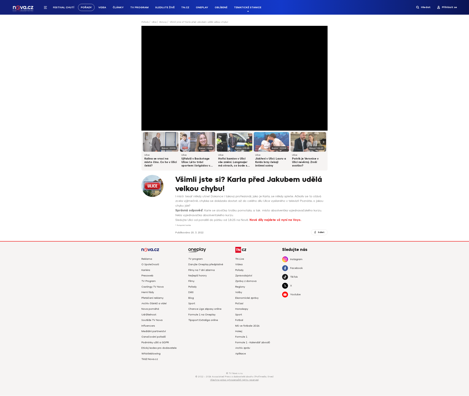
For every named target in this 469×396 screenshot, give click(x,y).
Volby (238, 292)
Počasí (239, 303)
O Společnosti (150, 264)
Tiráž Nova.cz (149, 359)
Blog (191, 297)
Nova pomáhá (150, 308)
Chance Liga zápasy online (204, 308)
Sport (191, 303)
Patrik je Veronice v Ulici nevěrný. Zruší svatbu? (305, 162)
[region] (234, 23)
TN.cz (185, 7)
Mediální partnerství (153, 331)
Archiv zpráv (242, 347)
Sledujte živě (165, 7)
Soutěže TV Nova (152, 320)
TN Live (239, 258)
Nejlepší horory (197, 275)
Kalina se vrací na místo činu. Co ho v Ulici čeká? (160, 162)
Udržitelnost (148, 314)
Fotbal (239, 320)
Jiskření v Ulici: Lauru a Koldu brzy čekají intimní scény (270, 162)
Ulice (154, 22)
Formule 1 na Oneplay (201, 314)
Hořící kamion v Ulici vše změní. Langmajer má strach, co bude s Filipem (232, 162)
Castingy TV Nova (152, 286)
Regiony (240, 286)
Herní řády (147, 292)
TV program (195, 258)
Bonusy (163, 22)
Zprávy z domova (245, 281)
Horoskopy (241, 308)
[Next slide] (323, 142)
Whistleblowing (150, 353)
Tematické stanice (247, 7)
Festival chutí (63, 7)
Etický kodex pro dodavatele (159, 347)
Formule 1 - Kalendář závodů (252, 342)
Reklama (146, 258)
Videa (102, 7)
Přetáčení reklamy (152, 297)
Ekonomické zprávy (246, 297)
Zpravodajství (243, 275)
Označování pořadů (153, 336)
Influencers (148, 325)
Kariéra (145, 270)
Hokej (238, 331)
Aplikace (240, 353)
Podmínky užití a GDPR (155, 342)
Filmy (191, 281)
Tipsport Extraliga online (203, 320)
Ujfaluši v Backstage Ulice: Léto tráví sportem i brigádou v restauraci (195, 162)
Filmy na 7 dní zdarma (201, 270)
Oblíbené (221, 7)
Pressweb (147, 275)
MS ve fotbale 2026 (247, 325)
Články (118, 7)
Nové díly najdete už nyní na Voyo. (275, 220)
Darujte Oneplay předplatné (205, 264)
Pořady (86, 7)
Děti (190, 292)
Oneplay (202, 7)
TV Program (139, 7)
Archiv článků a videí (154, 303)
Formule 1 (241, 336)
